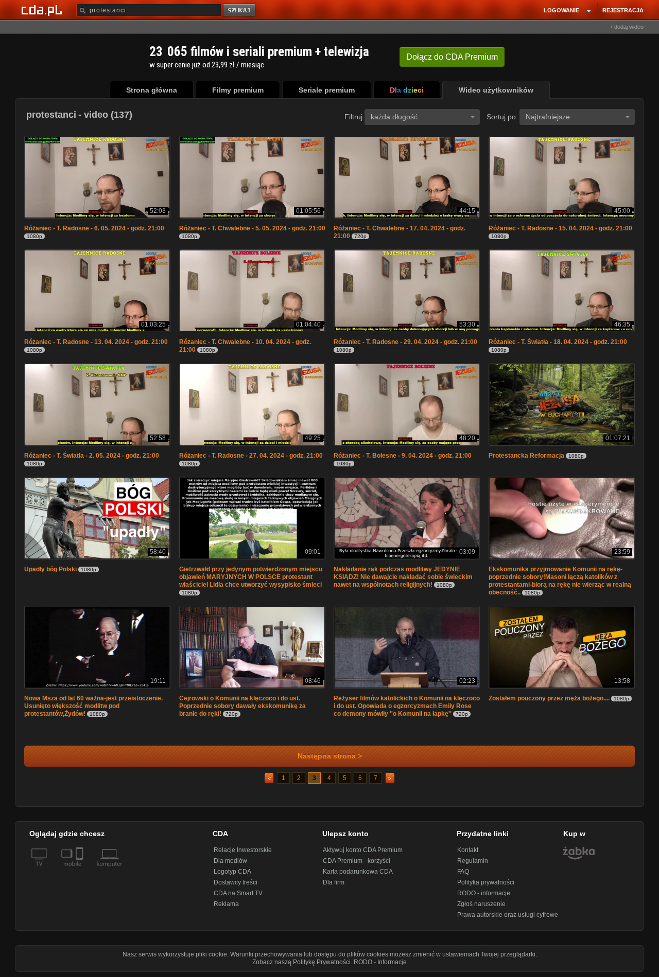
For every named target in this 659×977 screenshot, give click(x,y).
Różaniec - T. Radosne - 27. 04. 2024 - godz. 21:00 (251, 455)
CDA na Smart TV (238, 893)
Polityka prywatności (485, 882)
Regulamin (472, 860)
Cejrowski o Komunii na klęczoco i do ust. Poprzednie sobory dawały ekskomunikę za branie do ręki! (242, 706)
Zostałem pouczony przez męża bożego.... (549, 698)
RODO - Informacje (380, 962)
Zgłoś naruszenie (481, 904)
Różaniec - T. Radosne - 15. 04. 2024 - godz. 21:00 (560, 228)
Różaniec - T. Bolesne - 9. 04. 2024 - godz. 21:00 (403, 455)
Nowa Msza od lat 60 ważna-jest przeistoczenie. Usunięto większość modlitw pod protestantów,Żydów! (93, 706)
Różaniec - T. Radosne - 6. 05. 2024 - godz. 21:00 (94, 228)
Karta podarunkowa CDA (358, 871)
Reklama (226, 904)
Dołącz (452, 56)
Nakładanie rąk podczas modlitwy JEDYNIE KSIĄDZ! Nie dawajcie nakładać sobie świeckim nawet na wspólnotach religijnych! (403, 577)
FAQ (463, 871)
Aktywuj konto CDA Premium (363, 850)
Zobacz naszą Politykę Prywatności (301, 962)
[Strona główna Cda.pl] (43, 10)
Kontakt (467, 850)
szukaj (240, 10)
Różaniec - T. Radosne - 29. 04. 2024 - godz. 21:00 (405, 342)
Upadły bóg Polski (50, 569)
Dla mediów (230, 860)
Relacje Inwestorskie (243, 850)
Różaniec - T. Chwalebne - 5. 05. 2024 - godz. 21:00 (252, 228)
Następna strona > (330, 756)
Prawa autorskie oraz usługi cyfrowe (507, 914)
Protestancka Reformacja (526, 455)
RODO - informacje (483, 893)
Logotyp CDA (232, 871)
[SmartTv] (80, 870)
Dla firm (333, 882)
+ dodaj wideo (627, 27)
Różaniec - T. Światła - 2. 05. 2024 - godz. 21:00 (91, 455)
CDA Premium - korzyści (356, 860)
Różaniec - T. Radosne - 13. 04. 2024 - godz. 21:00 (96, 342)
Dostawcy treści (235, 882)
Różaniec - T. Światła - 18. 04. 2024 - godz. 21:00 (558, 342)
